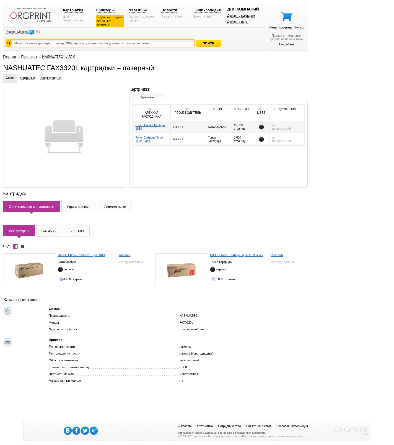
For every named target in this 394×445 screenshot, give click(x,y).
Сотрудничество (229, 426)
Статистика (205, 426)
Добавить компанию (241, 15)
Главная (9, 57)
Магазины (138, 10)
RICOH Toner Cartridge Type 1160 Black (236, 255)
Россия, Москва (17, 31)
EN (38, 31)
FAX (71, 57)
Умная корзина (286, 27)
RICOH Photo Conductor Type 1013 (81, 255)
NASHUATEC (52, 57)
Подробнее (286, 44)
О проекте (185, 426)
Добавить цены (237, 21)
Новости (169, 10)
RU (31, 31)
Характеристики (51, 78)
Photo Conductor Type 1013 (150, 126)
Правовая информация (292, 426)
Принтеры (105, 10)
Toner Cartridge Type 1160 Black (149, 139)
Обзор (10, 78)
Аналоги (124, 255)
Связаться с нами (258, 426)
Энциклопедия (207, 10)
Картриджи (73, 10)
